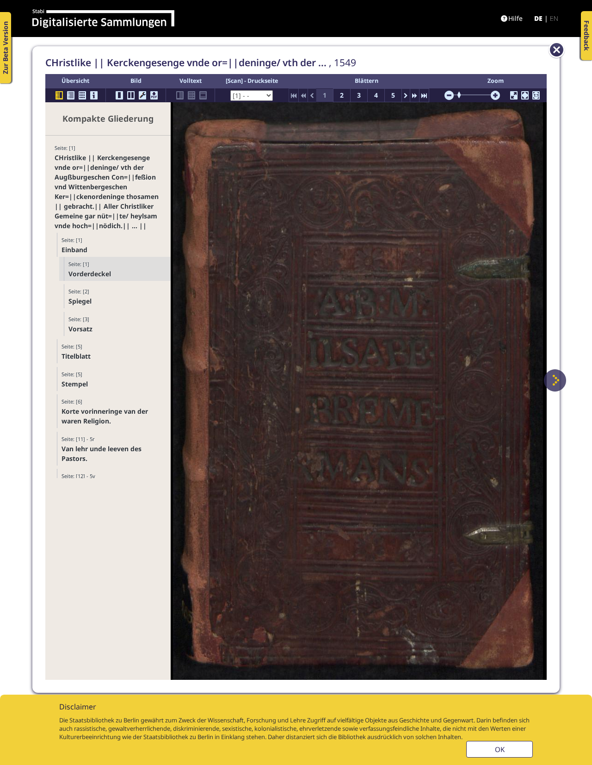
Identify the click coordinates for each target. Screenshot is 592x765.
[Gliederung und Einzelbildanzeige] (59, 95)
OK (500, 749)
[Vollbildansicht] (514, 95)
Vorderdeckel (89, 273)
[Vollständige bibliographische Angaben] (94, 95)
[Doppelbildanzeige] (131, 95)
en (554, 18)
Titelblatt (76, 356)
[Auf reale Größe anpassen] (536, 95)
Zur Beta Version (5, 47)
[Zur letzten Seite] (424, 95)
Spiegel (80, 301)
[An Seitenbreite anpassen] (525, 95)
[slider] (462, 95)
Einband (74, 249)
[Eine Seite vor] (555, 380)
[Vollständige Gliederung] (70, 95)
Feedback (586, 35)
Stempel (75, 383)
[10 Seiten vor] (414, 95)
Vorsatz (80, 328)
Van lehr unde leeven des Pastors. (102, 453)
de (538, 18)
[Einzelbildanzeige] (119, 95)
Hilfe (515, 18)
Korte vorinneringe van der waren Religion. (105, 416)
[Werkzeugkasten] (142, 95)
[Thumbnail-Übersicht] (82, 95)
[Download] (154, 95)
